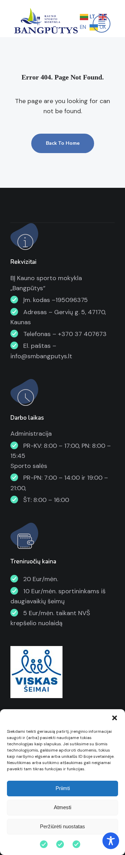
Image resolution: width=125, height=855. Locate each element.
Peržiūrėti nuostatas (62, 826)
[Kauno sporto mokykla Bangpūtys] (45, 21)
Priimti (63, 788)
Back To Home (63, 143)
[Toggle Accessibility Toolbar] (111, 841)
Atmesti (62, 807)
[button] (114, 717)
